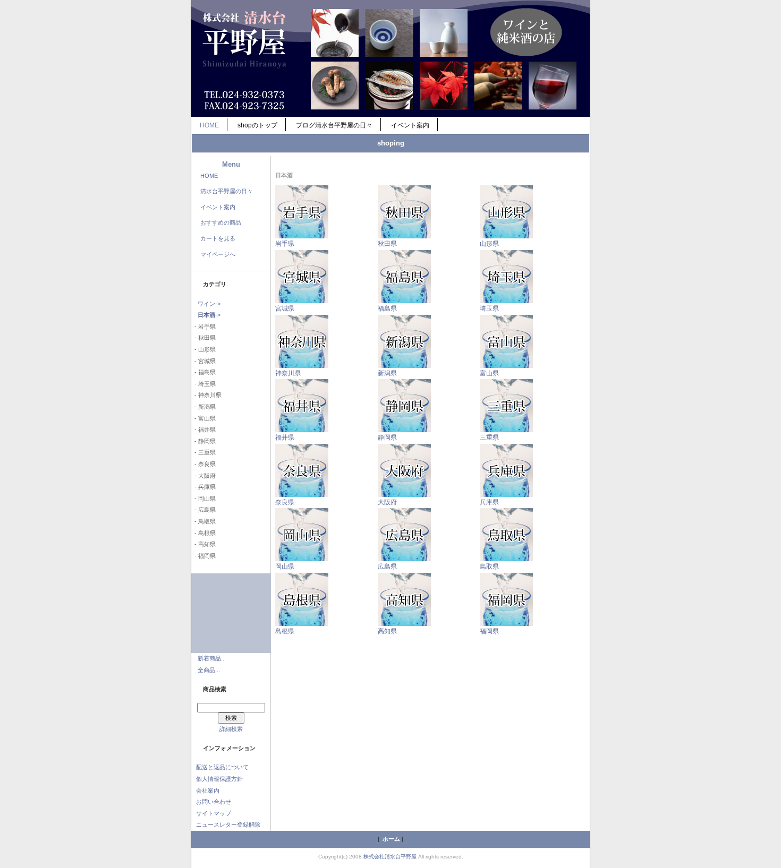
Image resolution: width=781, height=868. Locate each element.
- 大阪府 (203, 475)
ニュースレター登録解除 (228, 824)
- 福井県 (203, 429)
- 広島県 (203, 509)
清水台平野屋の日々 (226, 191)
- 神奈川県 (206, 395)
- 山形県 (203, 349)
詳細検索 (231, 729)
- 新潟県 (203, 406)
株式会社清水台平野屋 (390, 857)
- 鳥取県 (203, 521)
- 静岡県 (203, 441)
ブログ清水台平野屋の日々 (334, 125)
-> (209, 315)
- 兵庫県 (203, 487)
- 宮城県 (203, 361)
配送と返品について (222, 767)
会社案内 (207, 790)
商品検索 (214, 689)
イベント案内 (410, 125)
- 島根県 (203, 533)
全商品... (209, 670)
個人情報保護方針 (219, 779)
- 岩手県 (203, 326)
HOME (209, 125)
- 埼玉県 (203, 384)
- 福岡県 (203, 556)
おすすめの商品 (220, 222)
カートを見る (217, 238)
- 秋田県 (203, 337)
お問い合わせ (213, 801)
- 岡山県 (203, 498)
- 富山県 (203, 418)
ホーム (391, 839)
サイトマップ (213, 813)
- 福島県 (203, 372)
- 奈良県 (203, 464)
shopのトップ (257, 125)
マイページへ (217, 254)
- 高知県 (203, 544)
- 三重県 (203, 452)
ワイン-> (209, 303)
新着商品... (212, 658)
